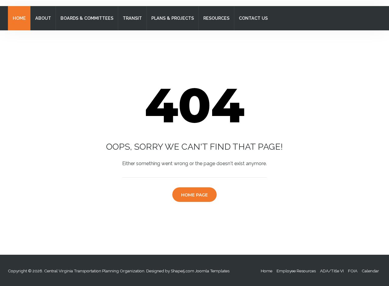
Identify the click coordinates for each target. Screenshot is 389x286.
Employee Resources (296, 270)
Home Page (194, 195)
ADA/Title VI (332, 270)
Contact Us (253, 18)
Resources (216, 18)
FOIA (352, 270)
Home (19, 18)
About (43, 18)
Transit (132, 18)
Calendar (370, 270)
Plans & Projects (172, 18)
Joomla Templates (212, 270)
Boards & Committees (86, 18)
